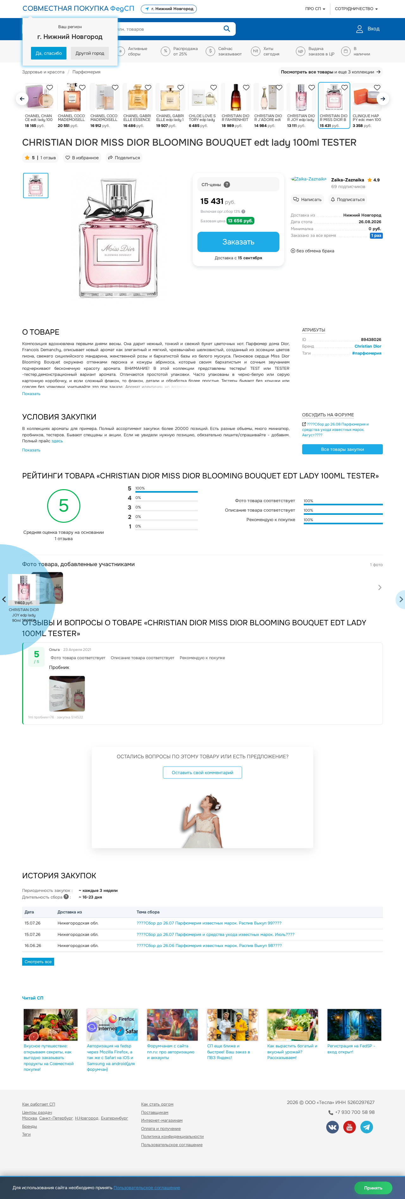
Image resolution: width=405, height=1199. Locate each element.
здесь (57, 441)
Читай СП (32, 998)
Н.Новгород (87, 1118)
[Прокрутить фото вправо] (379, 588)
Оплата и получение (161, 1128)
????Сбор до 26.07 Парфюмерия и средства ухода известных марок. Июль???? (216, 934)
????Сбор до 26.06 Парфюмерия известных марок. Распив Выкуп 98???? (209, 945)
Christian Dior (368, 346)
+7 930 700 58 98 (354, 1112)
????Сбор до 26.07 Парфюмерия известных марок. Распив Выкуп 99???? (209, 923)
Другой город (90, 53)
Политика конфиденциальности (172, 1136)
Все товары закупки (342, 449)
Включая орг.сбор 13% (221, 211)
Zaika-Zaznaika (347, 180)
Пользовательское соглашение (171, 1144)
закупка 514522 (70, 717)
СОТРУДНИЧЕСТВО (355, 8)
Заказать (238, 242)
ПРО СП (313, 8)
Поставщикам (154, 1112)
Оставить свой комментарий (202, 772)
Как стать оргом (157, 1104)
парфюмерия (368, 353)
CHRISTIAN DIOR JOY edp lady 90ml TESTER (24, 615)
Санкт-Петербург (56, 1118)
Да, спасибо (49, 53)
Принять (373, 1188)
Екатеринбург (114, 1118)
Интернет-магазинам (162, 1120)
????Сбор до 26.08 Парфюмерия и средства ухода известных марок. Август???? (335, 430)
